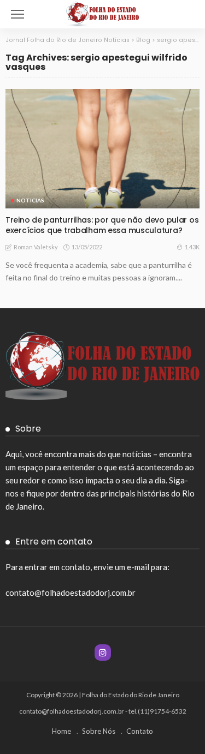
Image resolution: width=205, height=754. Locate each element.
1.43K (192, 246)
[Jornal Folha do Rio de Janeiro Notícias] (102, 13)
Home (61, 731)
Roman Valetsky (36, 246)
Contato (139, 731)
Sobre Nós (98, 731)
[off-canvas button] (17, 14)
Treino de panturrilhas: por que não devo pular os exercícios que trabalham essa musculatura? (101, 225)
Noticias (30, 200)
